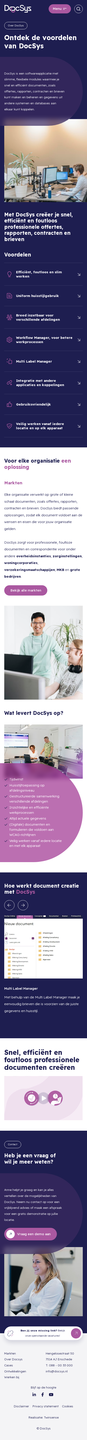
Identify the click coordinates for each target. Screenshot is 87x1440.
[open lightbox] (43, 1098)
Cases (8, 1365)
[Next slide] (23, 905)
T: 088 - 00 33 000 (59, 1365)
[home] (17, 9)
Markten (10, 1353)
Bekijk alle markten (25, 590)
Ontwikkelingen (15, 1371)
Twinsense (51, 1417)
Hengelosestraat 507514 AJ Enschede (60, 1356)
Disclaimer (21, 1406)
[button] (60, 8)
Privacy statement (46, 1406)
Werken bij (11, 1377)
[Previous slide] (9, 905)
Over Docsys (13, 1359)
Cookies (67, 1406)
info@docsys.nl (57, 1371)
